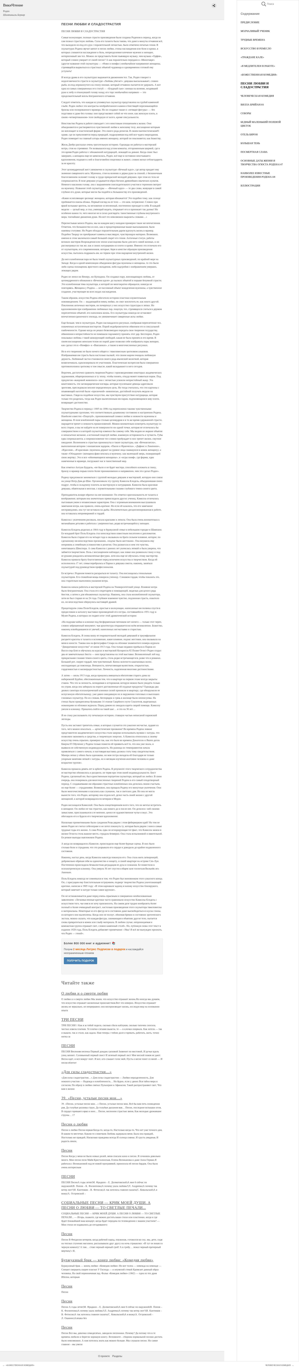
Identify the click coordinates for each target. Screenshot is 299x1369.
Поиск (267, 4)
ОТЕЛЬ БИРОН (249, 134)
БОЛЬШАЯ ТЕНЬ (250, 143)
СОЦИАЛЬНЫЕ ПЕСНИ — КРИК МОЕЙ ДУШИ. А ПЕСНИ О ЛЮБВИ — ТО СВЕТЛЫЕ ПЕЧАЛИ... (106, 1205)
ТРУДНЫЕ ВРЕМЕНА (253, 39)
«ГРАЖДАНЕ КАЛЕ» (252, 57)
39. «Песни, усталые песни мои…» (91, 1097)
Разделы (117, 1356)
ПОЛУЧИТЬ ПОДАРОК (80, 960)
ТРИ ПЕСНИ (72, 1019)
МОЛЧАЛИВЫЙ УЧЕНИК (255, 31)
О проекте (104, 1356)
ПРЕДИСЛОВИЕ (250, 22)
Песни (66, 1150)
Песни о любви (74, 1123)
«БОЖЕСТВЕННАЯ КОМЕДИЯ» (259, 74)
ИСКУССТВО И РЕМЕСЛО (256, 48)
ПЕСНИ (68, 1045)
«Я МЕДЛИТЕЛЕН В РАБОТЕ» (258, 65)
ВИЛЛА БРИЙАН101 (252, 104)
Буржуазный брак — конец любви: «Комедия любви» (107, 1259)
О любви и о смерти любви (84, 993)
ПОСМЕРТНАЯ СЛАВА (254, 151)
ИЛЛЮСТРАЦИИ (250, 185)
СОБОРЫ (246, 113)
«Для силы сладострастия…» (86, 1071)
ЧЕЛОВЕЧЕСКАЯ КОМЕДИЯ (257, 95)
